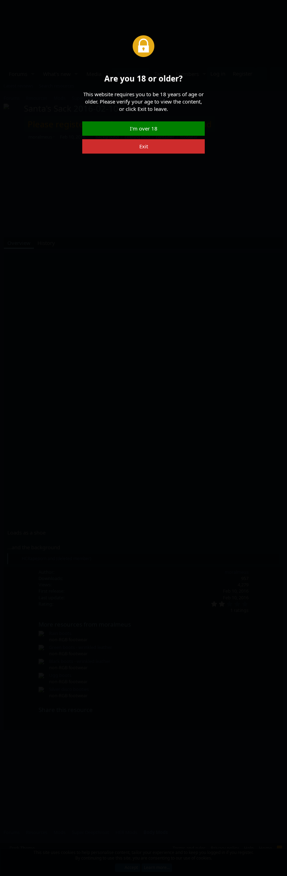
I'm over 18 (144, 128)
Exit (143, 146)
